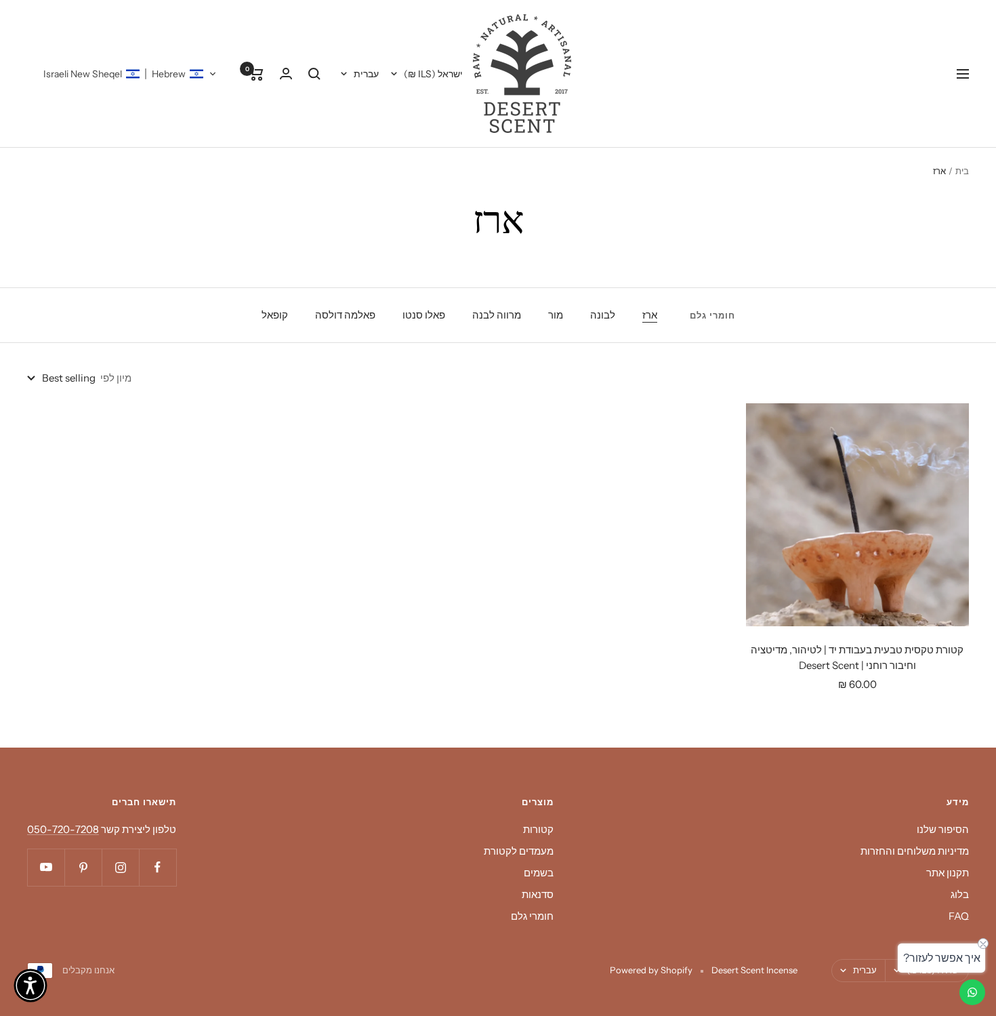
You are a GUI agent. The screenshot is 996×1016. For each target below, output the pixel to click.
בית (962, 170)
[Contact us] (972, 992)
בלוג (960, 894)
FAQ (959, 916)
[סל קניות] (256, 74)
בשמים (539, 872)
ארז (649, 314)
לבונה (602, 314)
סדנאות (538, 894)
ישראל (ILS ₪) (433, 74)
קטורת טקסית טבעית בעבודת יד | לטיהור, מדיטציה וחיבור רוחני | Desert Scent (857, 657)
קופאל (275, 314)
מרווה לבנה (496, 314)
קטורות (538, 829)
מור (555, 314)
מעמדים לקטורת (519, 851)
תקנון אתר (947, 872)
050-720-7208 (63, 829)
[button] (130, 74)
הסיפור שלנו (943, 829)
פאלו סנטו (423, 314)
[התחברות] (286, 73)
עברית (366, 74)
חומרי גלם (532, 916)
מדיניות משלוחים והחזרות (914, 851)
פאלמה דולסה (345, 314)
